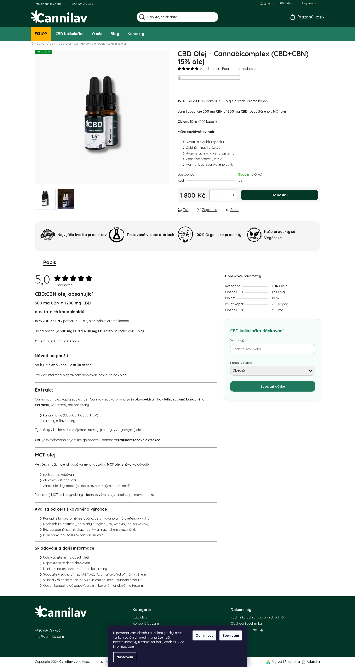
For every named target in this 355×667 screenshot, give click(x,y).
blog (123, 375)
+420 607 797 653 (81, 4)
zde (131, 646)
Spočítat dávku (272, 386)
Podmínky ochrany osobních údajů (257, 617)
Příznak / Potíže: (241, 363)
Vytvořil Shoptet (284, 662)
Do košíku (280, 195)
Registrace (309, 3)
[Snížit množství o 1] (213, 195)
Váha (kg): (237, 340)
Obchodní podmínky (246, 623)
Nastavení (125, 657)
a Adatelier (309, 662)
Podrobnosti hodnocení (240, 69)
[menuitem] (41, 34)
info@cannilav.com (48, 4)
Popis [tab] (49, 262)
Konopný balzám (146, 623)
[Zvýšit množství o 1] (233, 195)
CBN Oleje (280, 286)
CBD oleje (140, 617)
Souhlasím (231, 635)
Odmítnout (204, 635)
